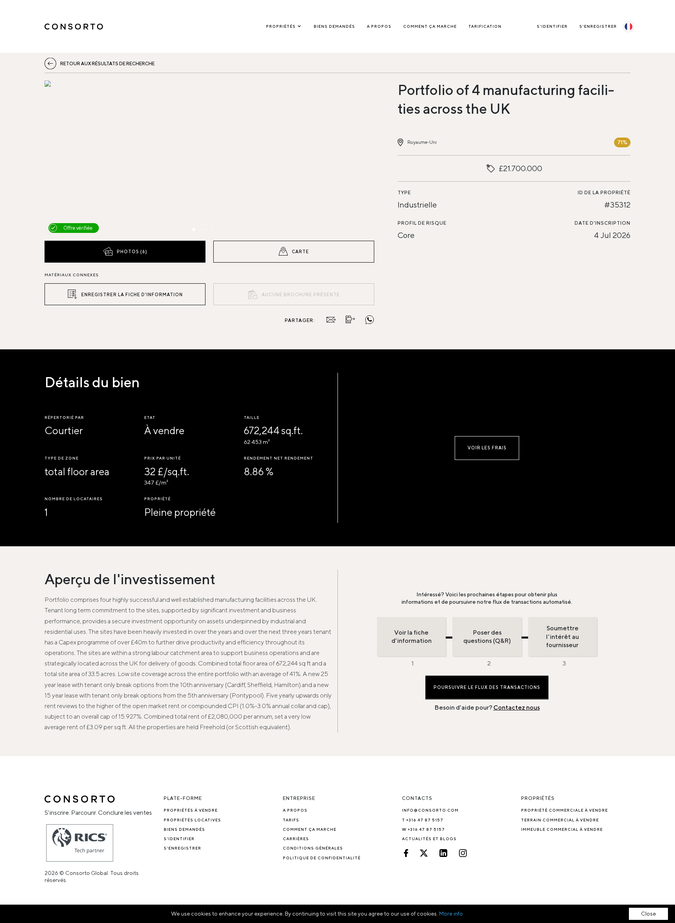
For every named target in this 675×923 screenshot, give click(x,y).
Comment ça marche (430, 26)
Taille (251, 417)
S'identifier (552, 26)
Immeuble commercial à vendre (562, 829)
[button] (94, 158)
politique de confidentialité (322, 857)
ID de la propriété (604, 192)
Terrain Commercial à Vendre (560, 819)
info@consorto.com (430, 810)
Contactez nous (516, 707)
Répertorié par (64, 417)
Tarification (485, 26)
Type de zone (62, 458)
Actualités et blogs (429, 838)
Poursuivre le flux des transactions (487, 687)
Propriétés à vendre (191, 810)
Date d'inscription (602, 223)
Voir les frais (487, 447)
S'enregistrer (598, 26)
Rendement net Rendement (278, 458)
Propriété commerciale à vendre (564, 810)
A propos (379, 26)
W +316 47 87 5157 (423, 829)
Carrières (296, 838)
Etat (149, 417)
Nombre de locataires (74, 498)
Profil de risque (422, 223)
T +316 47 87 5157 (422, 819)
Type (404, 192)
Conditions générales (313, 848)
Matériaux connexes (72, 274)
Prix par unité (162, 458)
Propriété (157, 498)
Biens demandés (334, 26)
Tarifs (291, 819)
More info (451, 913)
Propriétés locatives (192, 819)
